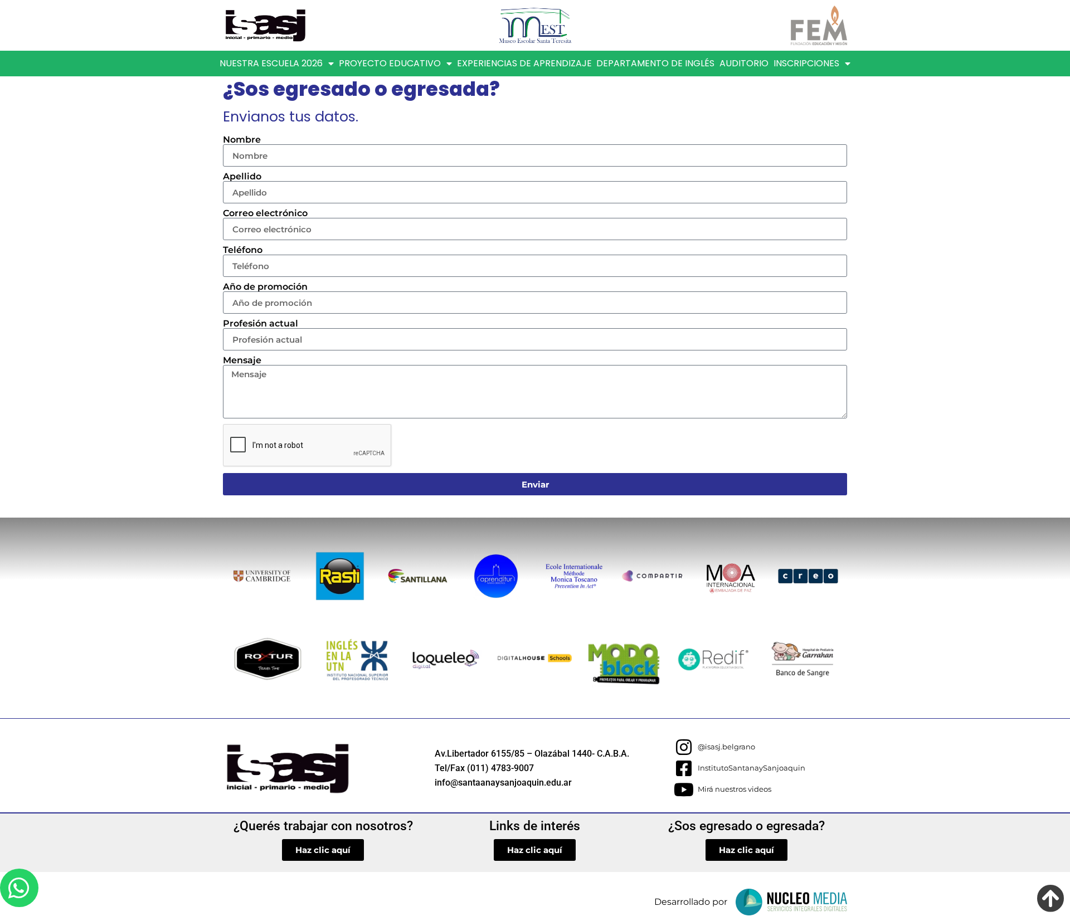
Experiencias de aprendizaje (524, 63)
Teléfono (242, 250)
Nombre (242, 139)
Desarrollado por (690, 901)
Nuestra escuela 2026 (271, 63)
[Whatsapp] (19, 888)
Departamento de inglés (655, 63)
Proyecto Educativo (390, 63)
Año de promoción (265, 286)
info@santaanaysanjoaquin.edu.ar (503, 782)
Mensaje (242, 360)
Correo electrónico (265, 213)
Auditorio (744, 63)
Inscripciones (806, 63)
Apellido (242, 176)
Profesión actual (260, 323)
